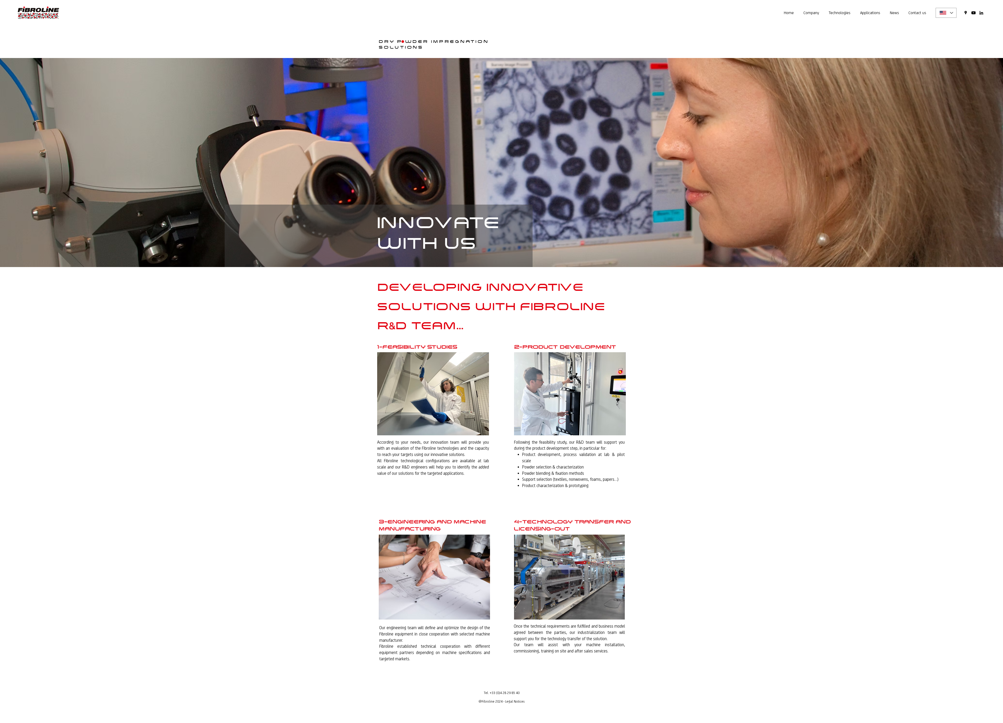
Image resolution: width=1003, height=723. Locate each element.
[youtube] (973, 12)
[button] (811, 13)
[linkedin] (981, 12)
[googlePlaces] (965, 12)
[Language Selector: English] (946, 13)
